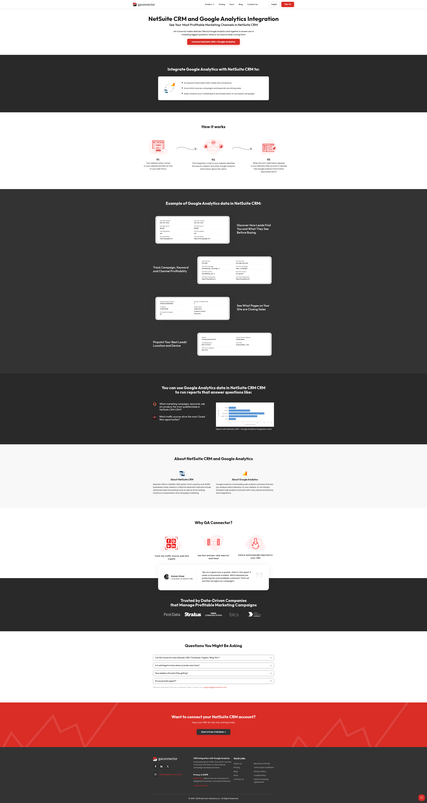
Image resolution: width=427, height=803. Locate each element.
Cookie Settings (200, 785)
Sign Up (287, 4)
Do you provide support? (165, 681)
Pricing (222, 4)
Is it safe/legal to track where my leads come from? (177, 665)
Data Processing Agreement (261, 780)
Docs (232, 4)
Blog (241, 4)
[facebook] (155, 766)
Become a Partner (262, 763)
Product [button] (208, 4)
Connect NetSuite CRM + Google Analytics (213, 41)
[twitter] (167, 766)
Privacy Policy (260, 771)
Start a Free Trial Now (212, 731)
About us (238, 763)
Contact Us (252, 4)
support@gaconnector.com (215, 687)
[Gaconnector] (144, 4)
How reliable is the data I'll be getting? (171, 673)
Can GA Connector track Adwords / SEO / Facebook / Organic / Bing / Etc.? (187, 657)
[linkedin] (161, 766)
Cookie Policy (260, 775)
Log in (274, 4)
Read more (198, 778)
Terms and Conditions (264, 767)
